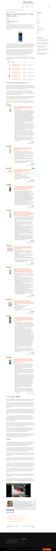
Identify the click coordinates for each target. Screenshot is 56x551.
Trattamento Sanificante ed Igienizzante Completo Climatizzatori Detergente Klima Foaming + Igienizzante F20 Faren (23, 170)
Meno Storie (28, 2)
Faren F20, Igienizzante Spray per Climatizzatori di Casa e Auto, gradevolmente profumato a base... (17, 69)
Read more (48, 549)
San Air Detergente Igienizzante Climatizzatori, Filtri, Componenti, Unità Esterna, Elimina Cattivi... (16, 65)
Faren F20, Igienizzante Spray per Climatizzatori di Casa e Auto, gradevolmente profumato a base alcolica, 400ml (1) (23, 149)
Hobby (38, 25)
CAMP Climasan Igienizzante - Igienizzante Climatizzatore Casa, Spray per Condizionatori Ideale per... (17, 79)
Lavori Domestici (39, 27)
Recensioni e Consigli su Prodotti (40, 30)
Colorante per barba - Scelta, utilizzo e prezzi (13, 527)
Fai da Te (38, 21)
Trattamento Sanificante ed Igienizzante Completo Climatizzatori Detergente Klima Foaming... (17, 73)
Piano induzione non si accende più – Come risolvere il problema (42, 54)
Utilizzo (8, 22)
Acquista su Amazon (31, 72)
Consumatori (39, 19)
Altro (37, 14)
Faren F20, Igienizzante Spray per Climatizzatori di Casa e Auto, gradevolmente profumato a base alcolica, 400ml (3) (23, 248)
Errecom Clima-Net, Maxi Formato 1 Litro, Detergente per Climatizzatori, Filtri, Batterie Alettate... (16, 76)
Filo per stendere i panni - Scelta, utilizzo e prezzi (28, 527)
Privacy (32, 6)
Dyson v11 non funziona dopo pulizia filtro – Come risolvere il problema (42, 40)
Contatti (22, 6)
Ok (43, 549)
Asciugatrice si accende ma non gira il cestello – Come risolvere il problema (42, 43)
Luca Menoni (16, 500)
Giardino (38, 23)
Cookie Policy (28, 6)
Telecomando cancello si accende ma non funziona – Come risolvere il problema (42, 50)
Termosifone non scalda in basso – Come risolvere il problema (42, 46)
